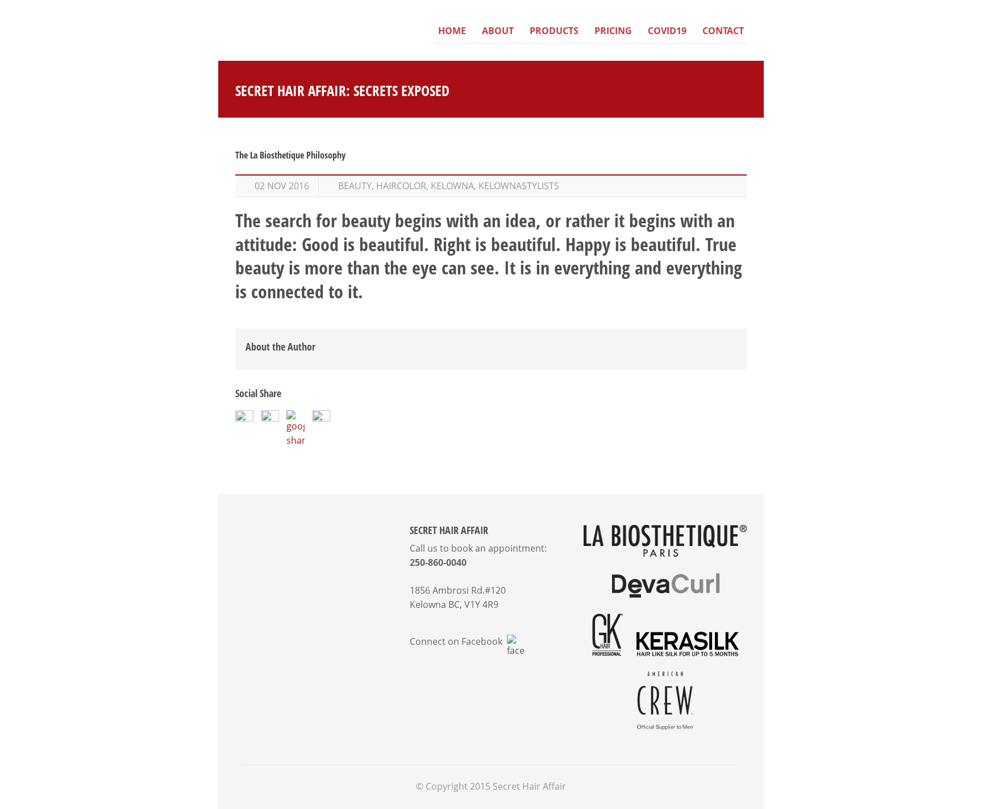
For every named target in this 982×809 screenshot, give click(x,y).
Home (452, 30)
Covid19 (667, 30)
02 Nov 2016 (282, 186)
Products (554, 30)
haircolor (401, 186)
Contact (723, 30)
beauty (355, 186)
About (498, 30)
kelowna (452, 186)
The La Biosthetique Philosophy (290, 155)
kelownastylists (518, 186)
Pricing (613, 30)
